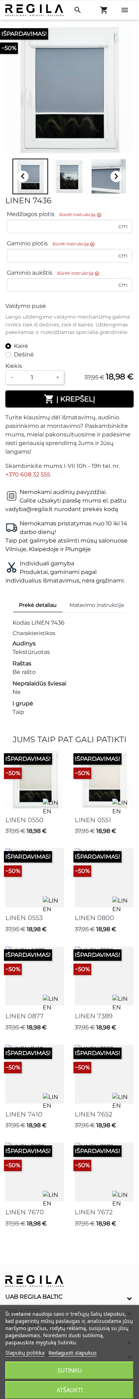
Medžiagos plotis (54, 214)
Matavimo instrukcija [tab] (97, 605)
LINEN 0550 (24, 820)
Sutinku (69, 1370)
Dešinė (24, 354)
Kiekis (13, 366)
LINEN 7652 (93, 1114)
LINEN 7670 (24, 1212)
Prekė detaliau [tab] (38, 605)
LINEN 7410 (23, 1114)
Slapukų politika (25, 1352)
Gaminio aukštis (53, 273)
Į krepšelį (69, 399)
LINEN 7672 (94, 1212)
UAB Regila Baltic (34, 1296)
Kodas (21, 622)
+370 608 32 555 (27, 474)
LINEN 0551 (93, 820)
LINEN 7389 (94, 1016)
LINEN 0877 (24, 1016)
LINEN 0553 (24, 918)
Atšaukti (70, 1390)
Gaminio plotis (51, 243)
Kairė (21, 346)
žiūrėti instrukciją (80, 215)
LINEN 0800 (94, 918)
